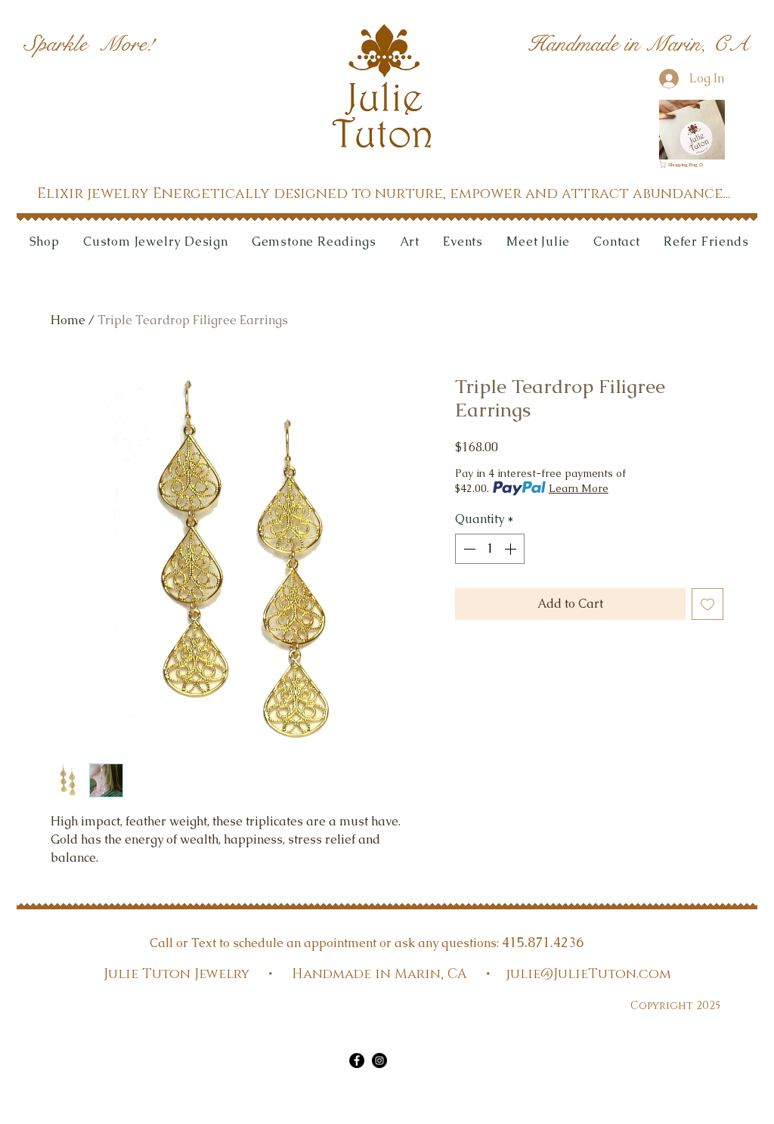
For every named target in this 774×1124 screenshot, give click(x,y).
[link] (683, 164)
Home (68, 320)
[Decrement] (467, 548)
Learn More (578, 488)
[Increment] (511, 548)
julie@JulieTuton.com (588, 974)
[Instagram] (379, 1060)
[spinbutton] (489, 548)
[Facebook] (356, 1060)
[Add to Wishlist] (707, 604)
